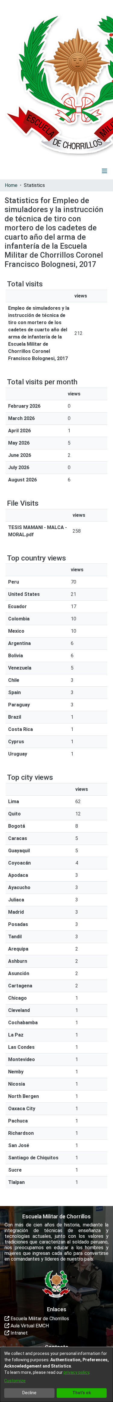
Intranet (18, 1333)
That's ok (81, 1392)
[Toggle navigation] (104, 171)
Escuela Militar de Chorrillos (39, 1318)
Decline (29, 1392)
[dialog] (56, 1374)
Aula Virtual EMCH (29, 1326)
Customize (15, 1380)
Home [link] (11, 185)
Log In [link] (87, 171)
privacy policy (76, 1372)
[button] (67, 171)
